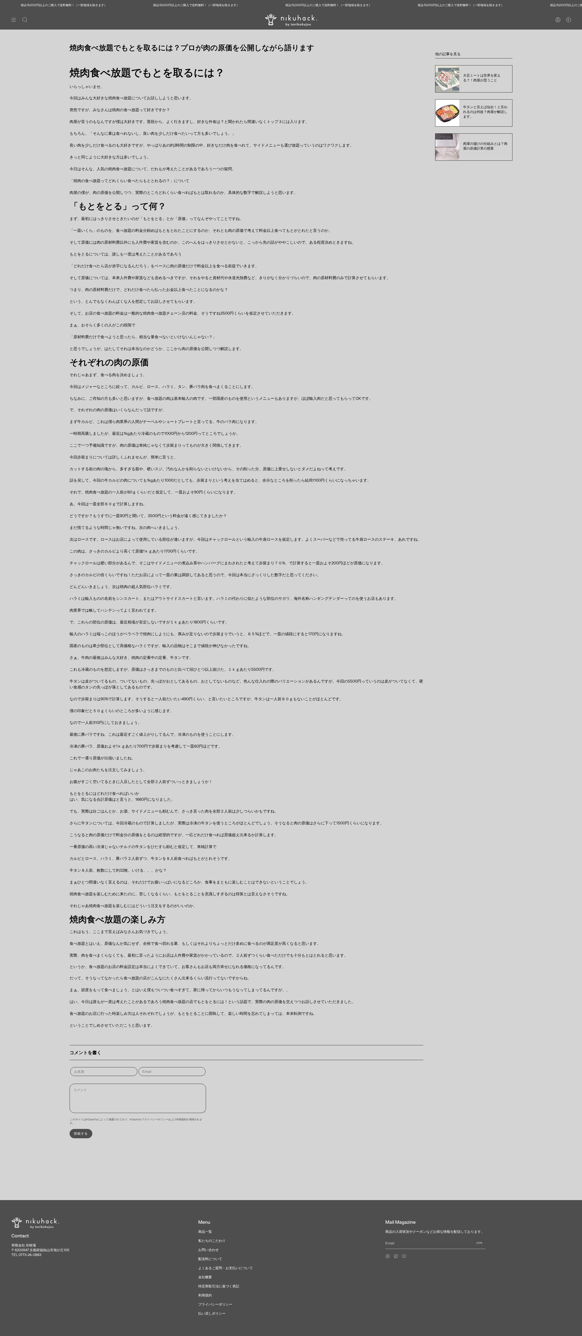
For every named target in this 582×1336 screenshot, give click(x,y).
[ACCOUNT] (558, 20)
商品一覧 (205, 1231)
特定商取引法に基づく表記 (218, 1286)
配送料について (210, 1259)
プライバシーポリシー (154, 1119)
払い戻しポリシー (212, 1313)
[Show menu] (13, 20)
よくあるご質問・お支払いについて (225, 1268)
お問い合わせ (208, 1250)
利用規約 (181, 1119)
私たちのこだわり (212, 1240)
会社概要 (205, 1277)
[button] (25, 20)
